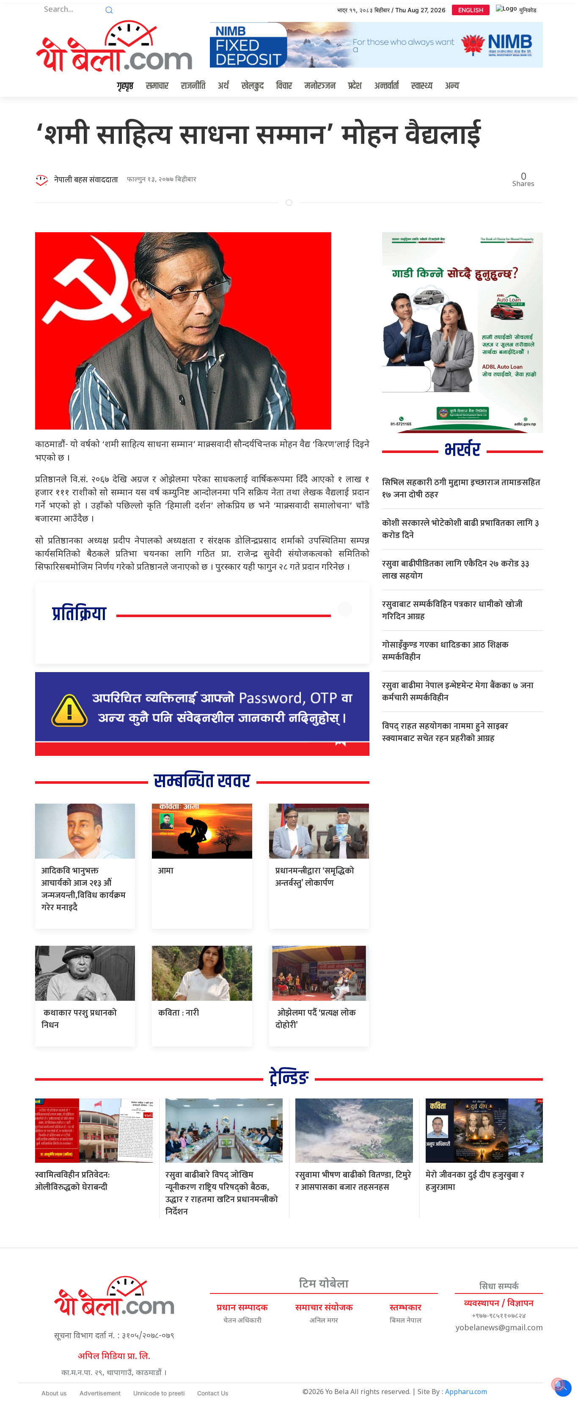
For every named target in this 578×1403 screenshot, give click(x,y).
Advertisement (100, 1393)
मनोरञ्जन (320, 86)
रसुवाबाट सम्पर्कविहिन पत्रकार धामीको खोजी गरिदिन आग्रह (452, 610)
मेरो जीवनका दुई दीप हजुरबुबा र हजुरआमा (475, 1181)
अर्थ (223, 86)
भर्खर (462, 450)
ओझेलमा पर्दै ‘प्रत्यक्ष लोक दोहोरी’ (315, 1019)
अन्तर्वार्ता (386, 86)
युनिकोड (528, 10)
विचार (284, 86)
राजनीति (193, 86)
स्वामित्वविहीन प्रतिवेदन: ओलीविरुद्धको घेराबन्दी (72, 1181)
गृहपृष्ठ (125, 86)
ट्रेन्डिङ (289, 1078)
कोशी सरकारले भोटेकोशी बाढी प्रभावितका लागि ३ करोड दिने (460, 529)
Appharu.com (466, 1392)
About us (54, 1393)
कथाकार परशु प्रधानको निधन (79, 1019)
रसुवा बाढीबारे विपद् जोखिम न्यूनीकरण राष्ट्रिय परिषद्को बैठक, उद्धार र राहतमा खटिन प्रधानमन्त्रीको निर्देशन (221, 1193)
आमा (165, 871)
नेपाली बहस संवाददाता (86, 180)
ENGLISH (470, 10)
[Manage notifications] (558, 1384)
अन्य (452, 86)
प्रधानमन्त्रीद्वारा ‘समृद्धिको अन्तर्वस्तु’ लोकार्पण (314, 877)
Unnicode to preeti (158, 1393)
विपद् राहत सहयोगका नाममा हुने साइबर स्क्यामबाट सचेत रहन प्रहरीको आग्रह (445, 732)
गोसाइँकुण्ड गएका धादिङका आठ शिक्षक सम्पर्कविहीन (445, 651)
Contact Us (212, 1393)
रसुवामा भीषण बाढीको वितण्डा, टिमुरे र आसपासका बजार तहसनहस (353, 1181)
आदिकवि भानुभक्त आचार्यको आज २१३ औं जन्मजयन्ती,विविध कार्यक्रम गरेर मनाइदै (83, 889)
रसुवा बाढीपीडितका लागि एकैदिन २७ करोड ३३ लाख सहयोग (455, 570)
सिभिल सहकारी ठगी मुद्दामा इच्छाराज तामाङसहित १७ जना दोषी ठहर (461, 488)
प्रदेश (355, 86)
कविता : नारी (180, 1013)
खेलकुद (253, 86)
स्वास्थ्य (421, 86)
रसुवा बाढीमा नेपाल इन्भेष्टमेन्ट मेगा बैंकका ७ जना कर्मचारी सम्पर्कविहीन (458, 691)
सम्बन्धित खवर (202, 781)
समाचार (157, 86)
